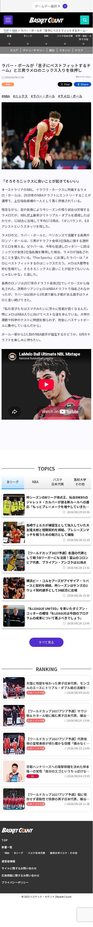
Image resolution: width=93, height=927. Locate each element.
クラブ (79, 50)
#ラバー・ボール (43, 96)
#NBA (6, 96)
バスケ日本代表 (65, 35)
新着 (9, 35)
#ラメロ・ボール (70, 96)
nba (35, 482)
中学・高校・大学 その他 (83, 37)
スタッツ (64, 50)
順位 (51, 50)
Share (84, 84)
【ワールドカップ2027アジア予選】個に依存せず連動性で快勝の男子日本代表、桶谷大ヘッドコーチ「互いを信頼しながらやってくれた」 (57, 796)
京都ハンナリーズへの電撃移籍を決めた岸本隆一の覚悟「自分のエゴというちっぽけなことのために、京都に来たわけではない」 (57, 768)
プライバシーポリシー (15, 882)
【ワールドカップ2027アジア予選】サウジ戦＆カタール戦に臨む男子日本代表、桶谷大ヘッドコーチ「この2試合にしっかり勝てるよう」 (57, 713)
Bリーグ (28, 35)
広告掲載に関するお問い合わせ (20, 875)
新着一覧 (7, 847)
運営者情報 (8, 861)
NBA (46, 35)
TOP (5, 840)
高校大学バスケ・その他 (63, 853)
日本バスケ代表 (36, 692)
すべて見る (46, 642)
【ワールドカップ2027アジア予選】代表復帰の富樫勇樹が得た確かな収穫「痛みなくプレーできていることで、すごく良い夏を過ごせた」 (57, 741)
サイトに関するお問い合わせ (19, 868)
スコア (14, 50)
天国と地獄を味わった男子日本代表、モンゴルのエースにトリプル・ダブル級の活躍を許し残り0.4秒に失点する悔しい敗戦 (57, 685)
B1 (32, 776)
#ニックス (20, 96)
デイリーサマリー (33, 50)
